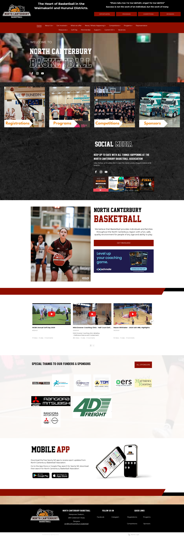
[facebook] (32, 73)
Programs (146, 517)
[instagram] (37, 73)
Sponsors (146, 524)
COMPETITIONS (148, 14)
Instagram (115, 517)
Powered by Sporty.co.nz (50, 534)
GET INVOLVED (123, 243)
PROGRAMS (126, 14)
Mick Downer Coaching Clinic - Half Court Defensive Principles (92, 328)
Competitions (132, 524)
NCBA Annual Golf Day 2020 (43, 328)
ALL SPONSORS (143, 365)
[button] (32, 321)
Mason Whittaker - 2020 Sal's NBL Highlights (132, 328)
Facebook (100, 517)
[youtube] (42, 73)
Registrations (132, 517)
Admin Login (134, 534)
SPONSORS (170, 14)
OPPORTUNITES (104, 14)
